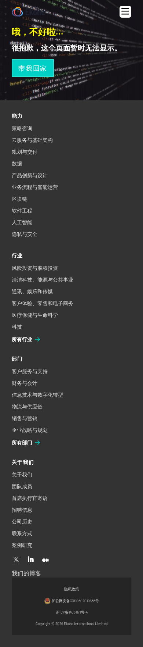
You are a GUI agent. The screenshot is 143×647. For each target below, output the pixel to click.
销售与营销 (24, 418)
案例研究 (22, 545)
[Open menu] (125, 12)
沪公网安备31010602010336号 (75, 600)
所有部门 (22, 442)
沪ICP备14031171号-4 (72, 612)
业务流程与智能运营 (35, 187)
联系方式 (22, 533)
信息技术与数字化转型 (37, 395)
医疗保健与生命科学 (35, 315)
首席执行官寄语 (30, 498)
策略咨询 (22, 128)
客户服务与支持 (30, 371)
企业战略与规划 (30, 430)
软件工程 (22, 210)
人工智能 (22, 222)
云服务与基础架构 (32, 140)
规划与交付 (24, 152)
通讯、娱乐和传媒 (32, 291)
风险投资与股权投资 (35, 268)
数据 (17, 163)
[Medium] (45, 560)
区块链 (19, 199)
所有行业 (22, 339)
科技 (17, 327)
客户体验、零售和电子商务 (42, 303)
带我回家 (32, 68)
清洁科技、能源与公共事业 (42, 279)
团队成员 (22, 486)
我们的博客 (26, 572)
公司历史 (22, 521)
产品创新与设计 (30, 175)
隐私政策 (71, 589)
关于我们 (22, 474)
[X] (16, 560)
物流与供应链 (27, 406)
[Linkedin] (30, 560)
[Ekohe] (28, 12)
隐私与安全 (24, 234)
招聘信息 (22, 510)
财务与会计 (24, 383)
